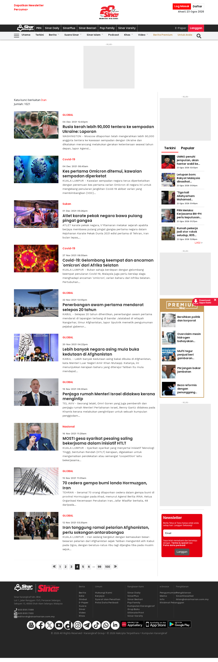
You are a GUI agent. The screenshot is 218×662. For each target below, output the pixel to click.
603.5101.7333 (25, 613)
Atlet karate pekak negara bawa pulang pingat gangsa (102, 218)
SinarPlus (69, 28)
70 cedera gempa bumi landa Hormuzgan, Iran (105, 485)
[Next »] (115, 566)
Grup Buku (133, 609)
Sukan (67, 204)
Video (141, 34)
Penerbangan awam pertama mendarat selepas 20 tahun (103, 307)
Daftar (197, 6)
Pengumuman (166, 592)
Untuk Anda (185, 34)
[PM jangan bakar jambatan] (169, 371)
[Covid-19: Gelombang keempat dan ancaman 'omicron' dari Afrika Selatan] (36, 258)
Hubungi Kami (103, 592)
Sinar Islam (93, 34)
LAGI (198, 242)
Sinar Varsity (127, 28)
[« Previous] (54, 566)
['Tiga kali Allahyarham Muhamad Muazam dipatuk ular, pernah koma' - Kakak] (168, 197)
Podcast (113, 34)
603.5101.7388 (25, 609)
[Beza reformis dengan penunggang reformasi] (169, 388)
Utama (26, 34)
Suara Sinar (71, 34)
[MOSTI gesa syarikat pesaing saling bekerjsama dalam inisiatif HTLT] (36, 437)
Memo (163, 596)
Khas (127, 34)
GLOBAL (68, 115)
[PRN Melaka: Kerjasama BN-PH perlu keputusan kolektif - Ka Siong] (168, 215)
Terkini (39, 34)
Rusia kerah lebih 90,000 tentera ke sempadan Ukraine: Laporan (108, 129)
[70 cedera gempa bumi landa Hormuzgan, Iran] (36, 481)
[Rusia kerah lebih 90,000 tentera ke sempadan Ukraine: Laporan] (36, 125)
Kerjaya (99, 596)
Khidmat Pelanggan (166, 602)
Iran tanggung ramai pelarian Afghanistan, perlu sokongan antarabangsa (106, 530)
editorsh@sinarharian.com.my (36, 616)
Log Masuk (181, 6)
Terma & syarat (180, 543)
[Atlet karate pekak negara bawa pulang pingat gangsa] (36, 214)
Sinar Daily (52, 28)
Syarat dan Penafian (107, 599)
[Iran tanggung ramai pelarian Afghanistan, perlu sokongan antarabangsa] (36, 526)
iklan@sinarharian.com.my (190, 599)
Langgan (196, 28)
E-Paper (180, 28)
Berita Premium (163, 34)
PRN (38, 28)
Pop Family (107, 28)
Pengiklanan (183, 592)
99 (99, 567)
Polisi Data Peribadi (106, 602)
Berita (53, 34)
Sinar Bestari (87, 28)
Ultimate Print (135, 612)
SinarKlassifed (184, 596)
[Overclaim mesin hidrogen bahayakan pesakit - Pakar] (169, 337)
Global (83, 599)
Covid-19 (69, 159)
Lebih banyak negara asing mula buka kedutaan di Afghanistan (101, 352)
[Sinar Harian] (109, 12)
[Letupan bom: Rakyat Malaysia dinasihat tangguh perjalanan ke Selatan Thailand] (168, 180)
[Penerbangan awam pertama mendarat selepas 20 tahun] (36, 303)
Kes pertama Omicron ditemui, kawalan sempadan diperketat (102, 174)
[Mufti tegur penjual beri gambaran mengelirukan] (169, 354)
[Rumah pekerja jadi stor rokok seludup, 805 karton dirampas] (168, 233)
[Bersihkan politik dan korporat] (169, 320)
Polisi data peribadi (174, 545)
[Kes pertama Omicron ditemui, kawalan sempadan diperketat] (36, 169)
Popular (187, 148)
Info (162, 599)
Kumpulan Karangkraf (141, 606)
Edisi (81, 596)
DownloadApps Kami (205, 301)
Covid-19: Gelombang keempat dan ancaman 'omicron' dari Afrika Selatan (108, 263)
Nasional (69, 427)
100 (107, 567)
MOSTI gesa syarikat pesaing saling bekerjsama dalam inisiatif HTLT (98, 441)
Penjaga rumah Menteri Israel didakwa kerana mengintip (109, 396)
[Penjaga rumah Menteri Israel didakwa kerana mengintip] (36, 392)
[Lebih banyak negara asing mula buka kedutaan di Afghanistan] (36, 347)
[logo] (25, 588)
